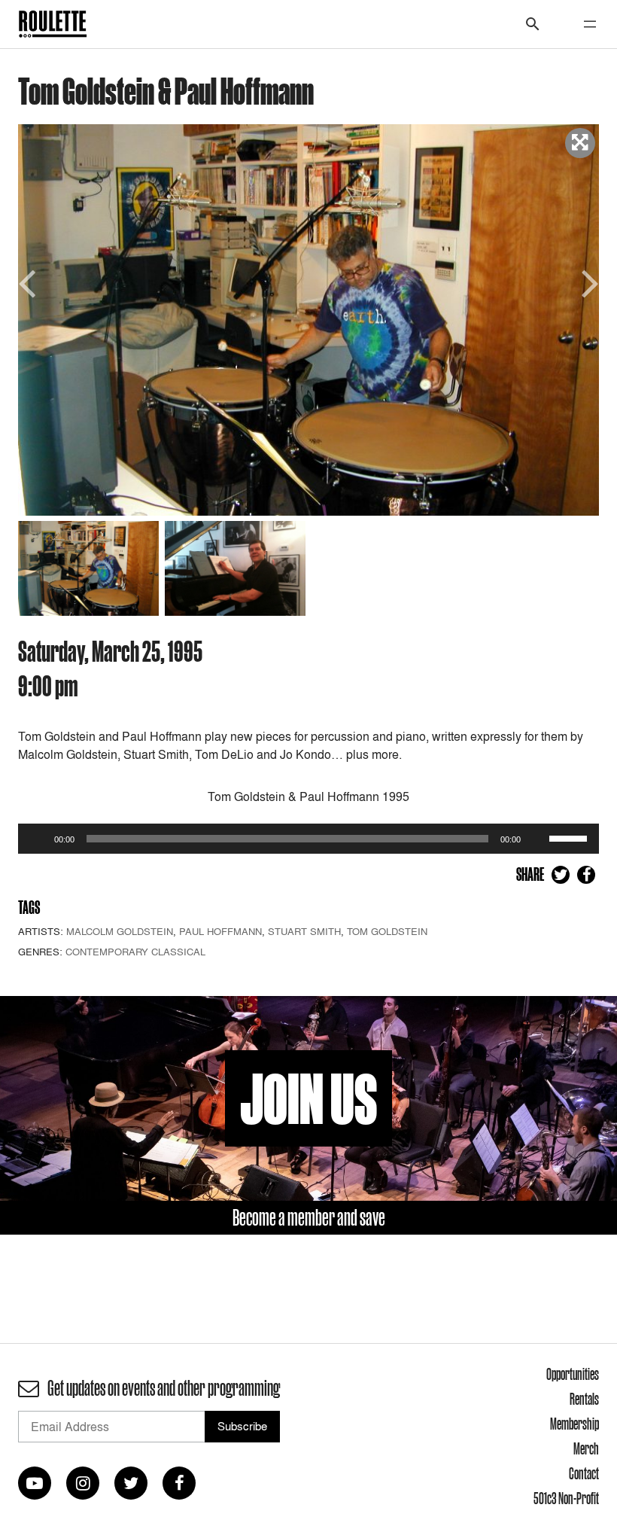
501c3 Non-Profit (566, 1498)
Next (587, 281)
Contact (584, 1473)
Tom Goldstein (387, 931)
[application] (308, 839)
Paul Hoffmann (220, 931)
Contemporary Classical (135, 951)
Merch (586, 1448)
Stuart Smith (304, 931)
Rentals (584, 1399)
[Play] (37, 838)
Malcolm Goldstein (119, 931)
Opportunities (572, 1374)
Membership (574, 1423)
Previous (29, 281)
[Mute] (537, 838)
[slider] (570, 837)
